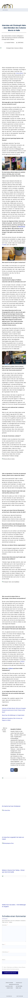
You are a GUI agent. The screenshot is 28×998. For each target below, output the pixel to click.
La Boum (22, 661)
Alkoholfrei (9, 986)
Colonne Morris (19, 73)
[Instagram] (25, 13)
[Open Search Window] (2, 12)
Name (3, 944)
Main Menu (5, 10)
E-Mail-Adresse (5, 952)
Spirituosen (9, 982)
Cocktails (4, 244)
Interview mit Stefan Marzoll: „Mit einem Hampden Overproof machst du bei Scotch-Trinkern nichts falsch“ (14, 710)
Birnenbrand (21, 226)
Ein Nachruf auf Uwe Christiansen (11, 806)
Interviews (19, 986)
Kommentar (4, 925)
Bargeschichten (14, 984)
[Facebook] (23, 13)
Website (3, 959)
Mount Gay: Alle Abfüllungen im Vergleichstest (13, 715)
